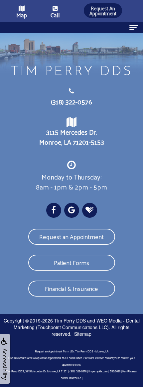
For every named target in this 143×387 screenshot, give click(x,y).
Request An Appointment (102, 11)
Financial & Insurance (71, 288)
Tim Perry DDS (70, 320)
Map (21, 14)
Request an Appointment (71, 236)
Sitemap (82, 333)
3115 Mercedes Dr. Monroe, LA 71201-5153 (71, 137)
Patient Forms (71, 262)
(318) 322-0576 (71, 102)
